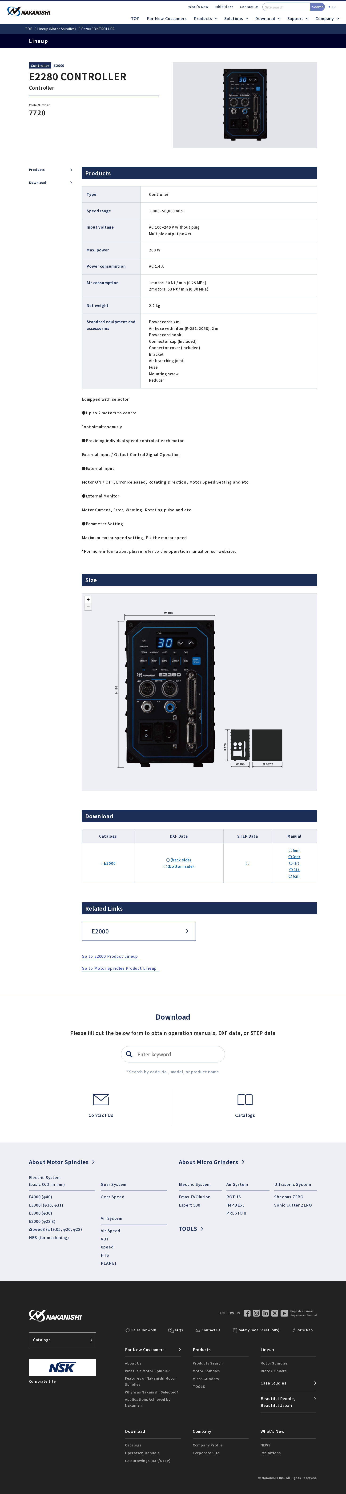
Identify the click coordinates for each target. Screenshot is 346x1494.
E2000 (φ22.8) (42, 1221)
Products (37, 170)
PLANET (109, 1263)
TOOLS (188, 1228)
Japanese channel (303, 1315)
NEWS (266, 1444)
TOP (135, 18)
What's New (198, 6)
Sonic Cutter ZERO (293, 1205)
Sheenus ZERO (289, 1196)
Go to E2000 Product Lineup (110, 956)
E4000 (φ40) (40, 1196)
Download (38, 182)
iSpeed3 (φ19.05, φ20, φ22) (55, 1229)
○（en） (294, 850)
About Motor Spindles (59, 1162)
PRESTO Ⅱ (236, 1213)
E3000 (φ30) (40, 1213)
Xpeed (107, 1247)
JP (333, 6)
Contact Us (249, 6)
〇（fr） (294, 863)
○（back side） (179, 859)
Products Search (208, 1363)
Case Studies (273, 1383)
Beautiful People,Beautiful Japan (278, 1402)
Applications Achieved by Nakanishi (148, 1402)
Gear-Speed (112, 1196)
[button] (88, 599)
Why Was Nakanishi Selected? (151, 1391)
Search (318, 6)
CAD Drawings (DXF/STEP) (148, 1460)
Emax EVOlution (195, 1196)
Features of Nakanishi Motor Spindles (150, 1381)
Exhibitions (224, 6)
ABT (105, 1239)
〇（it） (294, 869)
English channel (302, 1311)
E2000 (59, 65)
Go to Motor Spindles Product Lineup (119, 968)
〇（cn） (294, 876)
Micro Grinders (206, 1378)
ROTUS (233, 1196)
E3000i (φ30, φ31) (46, 1205)
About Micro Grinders (208, 1162)
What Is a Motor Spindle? (147, 1370)
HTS (105, 1255)
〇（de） (294, 856)
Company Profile (208, 1444)
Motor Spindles (206, 1370)
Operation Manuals (142, 1452)
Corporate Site (206, 1452)
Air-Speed (110, 1230)
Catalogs (42, 1339)
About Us (133, 1363)
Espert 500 (189, 1205)
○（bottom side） (178, 866)
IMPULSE (235, 1205)
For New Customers (167, 18)
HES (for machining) (49, 1237)
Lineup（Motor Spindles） (56, 29)
